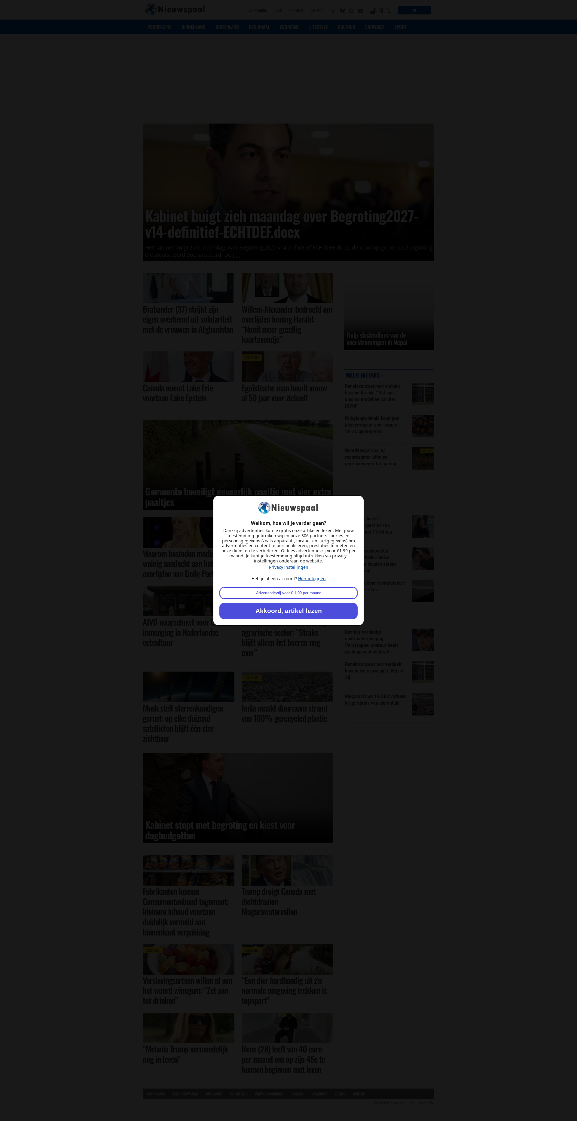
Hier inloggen (312, 578)
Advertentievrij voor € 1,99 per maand (288, 593)
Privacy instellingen (288, 567)
